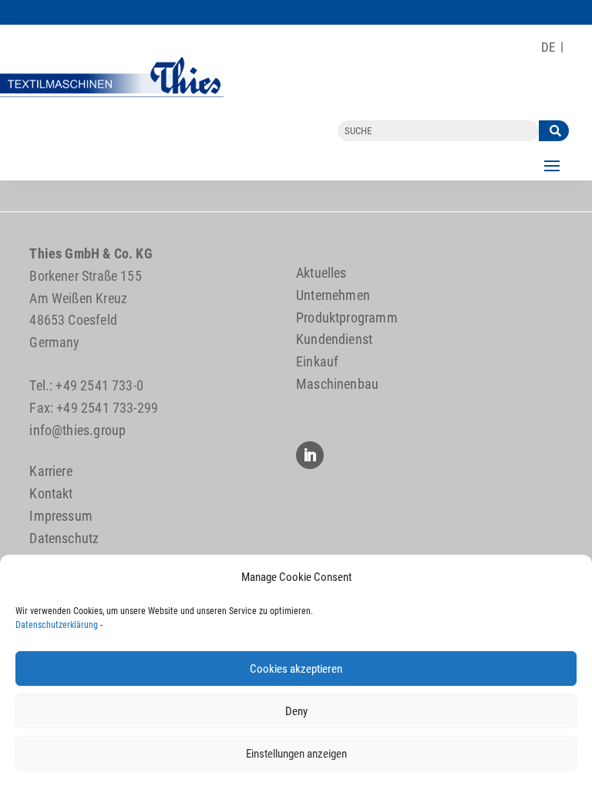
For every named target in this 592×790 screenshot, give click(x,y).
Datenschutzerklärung (56, 625)
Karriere (50, 471)
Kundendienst (334, 339)
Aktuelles (321, 273)
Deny (296, 711)
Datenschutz (64, 538)
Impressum (60, 516)
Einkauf (317, 361)
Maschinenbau (337, 384)
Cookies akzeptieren (296, 669)
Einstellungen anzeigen (296, 754)
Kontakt (50, 493)
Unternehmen (333, 295)
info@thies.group (77, 430)
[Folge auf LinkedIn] (310, 455)
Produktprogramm (347, 317)
